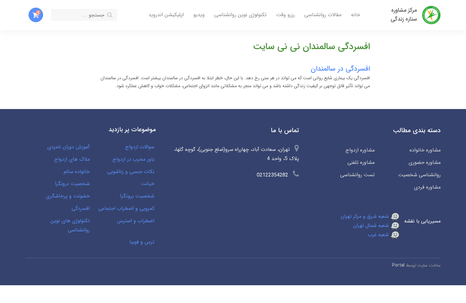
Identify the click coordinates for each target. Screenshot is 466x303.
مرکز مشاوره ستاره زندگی (404, 14)
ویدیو (199, 15)
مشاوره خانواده (425, 150)
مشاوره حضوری (425, 162)
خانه (355, 15)
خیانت (147, 184)
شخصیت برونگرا (137, 196)
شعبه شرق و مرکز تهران (365, 216)
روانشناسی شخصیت (419, 175)
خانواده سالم (77, 172)
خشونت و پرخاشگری (68, 196)
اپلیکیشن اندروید (166, 15)
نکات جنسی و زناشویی (130, 172)
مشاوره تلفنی (360, 162)
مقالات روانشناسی (322, 15)
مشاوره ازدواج (360, 150)
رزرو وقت (285, 15)
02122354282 (272, 175)
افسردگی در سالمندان (340, 68)
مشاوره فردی (427, 187)
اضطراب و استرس (135, 221)
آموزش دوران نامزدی (68, 147)
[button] (36, 15)
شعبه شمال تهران (371, 225)
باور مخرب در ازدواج (133, 159)
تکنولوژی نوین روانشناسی (240, 15)
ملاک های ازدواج (72, 159)
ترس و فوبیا (141, 242)
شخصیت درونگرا (72, 184)
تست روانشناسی (357, 175)
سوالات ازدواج (139, 147)
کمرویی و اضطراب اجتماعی (126, 208)
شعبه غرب (379, 235)
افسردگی (81, 208)
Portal (398, 265)
